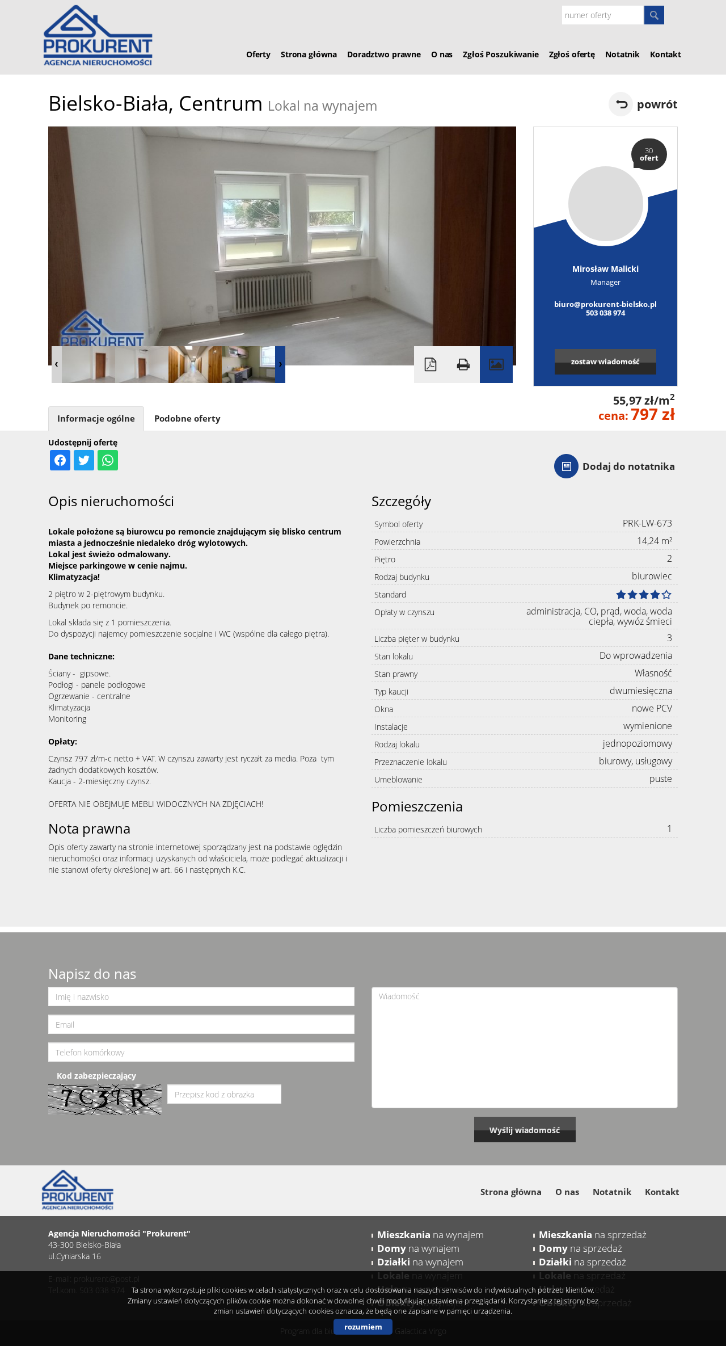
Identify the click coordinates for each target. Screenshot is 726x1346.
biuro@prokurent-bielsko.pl (605, 304)
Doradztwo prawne (384, 54)
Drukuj (463, 364)
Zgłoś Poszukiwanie (500, 54)
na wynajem (430, 1234)
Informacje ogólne (96, 418)
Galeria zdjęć (496, 364)
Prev (57, 364)
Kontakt (665, 54)
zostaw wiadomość (605, 361)
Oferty (258, 54)
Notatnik (622, 54)
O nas (442, 54)
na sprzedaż (593, 1234)
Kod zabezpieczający (96, 1075)
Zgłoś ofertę (572, 54)
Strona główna (309, 54)
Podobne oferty (187, 418)
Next (280, 364)
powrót (657, 104)
